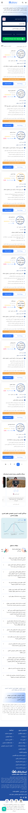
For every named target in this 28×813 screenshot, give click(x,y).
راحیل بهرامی (12, 342)
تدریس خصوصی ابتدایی (13, 781)
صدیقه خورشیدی (11, 424)
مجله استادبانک (22, 746)
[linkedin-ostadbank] (26, 797)
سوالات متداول (22, 743)
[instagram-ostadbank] (21, 797)
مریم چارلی (13, 50)
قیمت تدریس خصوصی (6, 746)
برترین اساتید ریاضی (21, 758)
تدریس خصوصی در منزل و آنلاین (15, 778)
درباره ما (24, 736)
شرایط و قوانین (22, 749)
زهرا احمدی (13, 174)
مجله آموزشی (9, 736)
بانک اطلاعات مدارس (7, 743)
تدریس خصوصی (22, 688)
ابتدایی (10, 688)
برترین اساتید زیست (21, 768)
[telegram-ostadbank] (23, 797)
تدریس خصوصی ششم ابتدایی (18, 782)
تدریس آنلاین (21, 520)
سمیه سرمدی (12, 132)
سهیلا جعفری (12, 384)
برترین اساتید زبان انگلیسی (19, 755)
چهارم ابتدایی (15, 688)
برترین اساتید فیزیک (21, 761)
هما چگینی (13, 258)
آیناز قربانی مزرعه (11, 90)
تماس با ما (23, 740)
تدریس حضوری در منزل (19, 522)
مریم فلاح (13, 301)
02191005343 (16, 791)
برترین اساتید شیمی (21, 764)
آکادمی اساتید (8, 740)
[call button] (4, 809)
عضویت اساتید (8, 733)
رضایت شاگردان (22, 733)
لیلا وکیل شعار (12, 217)
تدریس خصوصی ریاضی (8, 779)
